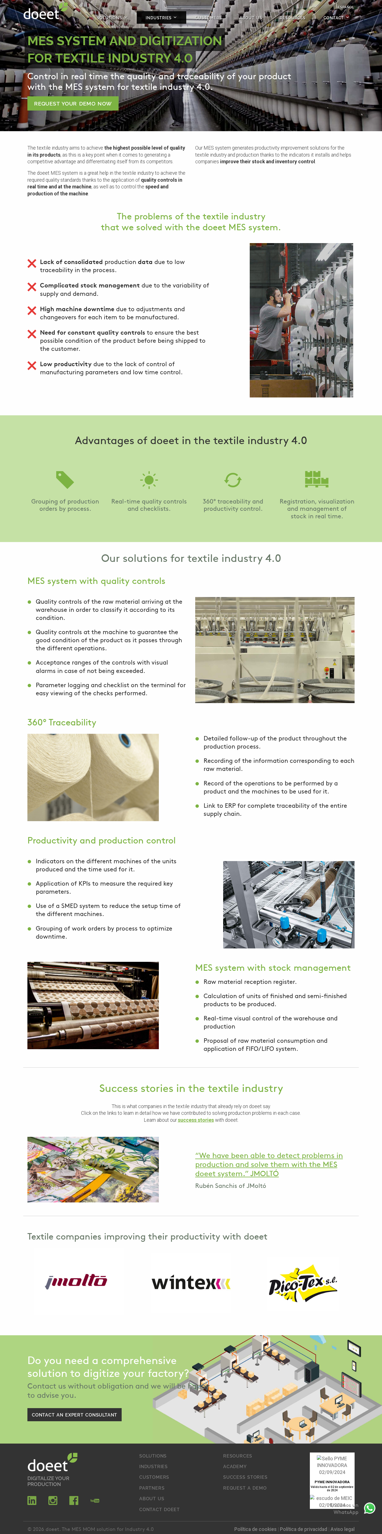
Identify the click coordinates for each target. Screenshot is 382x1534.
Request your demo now (73, 103)
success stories (196, 1120)
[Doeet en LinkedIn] (31, 1503)
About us (251, 17)
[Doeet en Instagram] (52, 1503)
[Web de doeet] (52, 1462)
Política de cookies (256, 1529)
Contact (334, 17)
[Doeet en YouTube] (94, 1503)
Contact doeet (159, 1509)
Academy (235, 1466)
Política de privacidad (304, 1529)
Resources (292, 17)
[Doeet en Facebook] (73, 1503)
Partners (151, 1488)
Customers (208, 17)
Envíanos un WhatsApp (344, 1508)
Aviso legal (343, 1529)
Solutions (109, 17)
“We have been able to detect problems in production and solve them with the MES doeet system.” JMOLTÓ (269, 1164)
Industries (158, 17)
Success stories (245, 1477)
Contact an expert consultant (74, 1414)
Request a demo (245, 1488)
